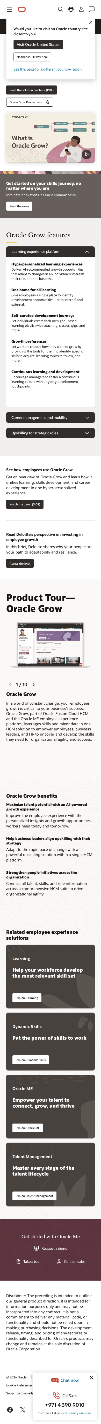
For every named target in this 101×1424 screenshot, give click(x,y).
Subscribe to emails (19, 1393)
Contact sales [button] (74, 1261)
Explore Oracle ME (28, 1128)
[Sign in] (81, 9)
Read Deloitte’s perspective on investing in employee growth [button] (44, 537)
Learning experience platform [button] (36, 251)
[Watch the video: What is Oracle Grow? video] (50, 137)
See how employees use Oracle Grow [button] (39, 469)
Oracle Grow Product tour (26, 102)
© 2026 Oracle (16, 1377)
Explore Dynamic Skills (31, 1060)
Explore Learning (27, 998)
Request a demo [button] (54, 1248)
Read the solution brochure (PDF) (32, 90)
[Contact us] (92, 9)
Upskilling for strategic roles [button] (34, 433)
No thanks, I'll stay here (32, 57)
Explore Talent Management (34, 1196)
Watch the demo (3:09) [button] (25, 504)
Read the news (19, 206)
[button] (9, 9)
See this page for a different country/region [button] (47, 69)
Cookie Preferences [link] (19, 1385)
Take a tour (32, 1261)
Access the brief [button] (20, 563)
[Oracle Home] (22, 9)
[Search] (60, 9)
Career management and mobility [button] (39, 417)
